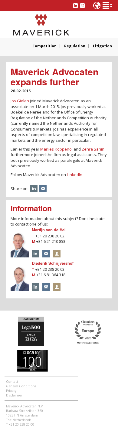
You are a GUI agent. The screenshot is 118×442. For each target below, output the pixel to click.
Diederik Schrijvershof (53, 263)
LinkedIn (74, 174)
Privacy (11, 391)
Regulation (74, 46)
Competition (44, 46)
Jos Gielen (20, 101)
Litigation (102, 46)
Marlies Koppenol (56, 149)
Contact (12, 381)
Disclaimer (14, 395)
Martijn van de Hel (49, 230)
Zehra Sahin (93, 149)
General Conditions (21, 386)
